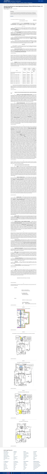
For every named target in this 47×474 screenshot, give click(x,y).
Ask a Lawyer (9, 2)
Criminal (15, 453)
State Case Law (15, 464)
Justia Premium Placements (36, 464)
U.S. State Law (16, 461)
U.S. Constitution (6, 462)
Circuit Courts (5, 466)
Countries (25, 468)
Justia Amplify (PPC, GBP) (36, 466)
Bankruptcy (15, 452)
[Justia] (7, 1)
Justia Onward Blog (35, 467)
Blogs (34, 457)
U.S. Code (5, 463)
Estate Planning (15, 456)
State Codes (15, 463)
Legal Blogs (25, 463)
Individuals (15, 451)
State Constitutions (16, 462)
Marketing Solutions (29, 2)
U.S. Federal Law (6, 461)
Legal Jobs (25, 462)
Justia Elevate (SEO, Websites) (36, 465)
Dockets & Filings (6, 468)
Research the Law (14, 2)
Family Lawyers (5, 457)
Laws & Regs (21, 2)
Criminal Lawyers (6, 454)
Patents (24, 466)
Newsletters (25, 2)
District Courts (5, 467)
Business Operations (26, 453)
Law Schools (18, 2)
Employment (25, 454)
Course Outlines (35, 455)
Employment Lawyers (6, 455)
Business (25, 451)
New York (15, 467)
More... (4, 459)
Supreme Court (5, 465)
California (15, 465)
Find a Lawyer (5, 2)
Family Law (15, 457)
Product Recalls (25, 465)
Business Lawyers (6, 453)
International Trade (26, 456)
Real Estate (25, 457)
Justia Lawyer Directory (36, 463)
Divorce (14, 454)
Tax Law (24, 458)
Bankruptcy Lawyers (6, 452)
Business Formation (26, 452)
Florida (14, 466)
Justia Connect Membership (36, 462)
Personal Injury (15, 458)
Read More (11, 16)
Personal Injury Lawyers (6, 458)
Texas (14, 468)
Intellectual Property (26, 455)
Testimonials (35, 468)
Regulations (5, 464)
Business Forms (25, 464)
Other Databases (26, 461)
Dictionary (34, 452)
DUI (14, 455)
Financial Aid (34, 454)
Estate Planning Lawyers (7, 456)
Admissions (34, 453)
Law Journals (35, 456)
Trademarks (25, 467)
